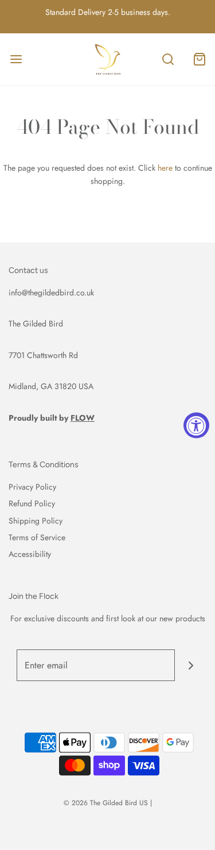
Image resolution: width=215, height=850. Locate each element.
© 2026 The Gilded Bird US (106, 803)
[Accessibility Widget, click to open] (196, 425)
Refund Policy (32, 503)
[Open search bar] (167, 59)
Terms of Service (37, 537)
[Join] (190, 665)
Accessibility (30, 554)
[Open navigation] (16, 59)
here (165, 168)
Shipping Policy (35, 520)
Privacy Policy (32, 487)
